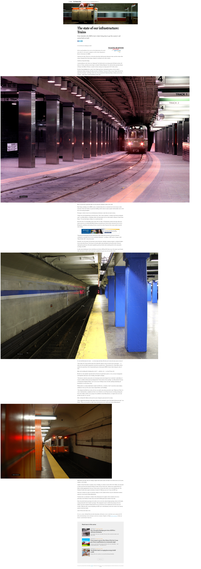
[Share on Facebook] (78, 41)
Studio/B (92, 565)
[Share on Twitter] (80, 41)
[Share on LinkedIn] (82, 41)
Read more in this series (89, 524)
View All (100, 559)
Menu (71, 1)
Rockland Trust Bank (94, 1)
